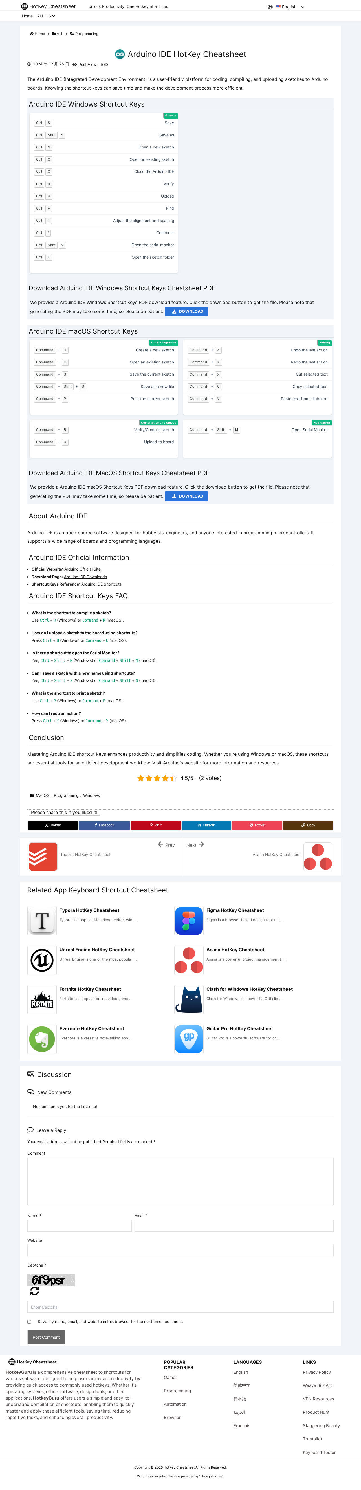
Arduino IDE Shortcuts (101, 584)
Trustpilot (312, 1439)
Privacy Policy (317, 1372)
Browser (172, 1417)
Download (191, 311)
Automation (175, 1404)
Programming (86, 33)
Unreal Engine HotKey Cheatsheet (97, 949)
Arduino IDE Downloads (85, 576)
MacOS (42, 795)
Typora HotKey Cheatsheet (89, 910)
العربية (239, 1412)
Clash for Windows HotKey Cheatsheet (249, 989)
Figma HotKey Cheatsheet (235, 910)
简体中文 (242, 1385)
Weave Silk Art (317, 1385)
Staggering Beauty (321, 1425)
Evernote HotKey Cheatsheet (92, 1028)
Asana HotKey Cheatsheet (235, 949)
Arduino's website (182, 763)
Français (242, 1425)
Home (40, 33)
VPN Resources (318, 1399)
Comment (36, 1153)
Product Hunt (316, 1412)
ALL (60, 33)
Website (34, 1240)
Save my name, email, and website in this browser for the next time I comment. (110, 1321)
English (241, 1372)
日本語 (240, 1399)
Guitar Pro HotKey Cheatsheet (239, 1028)
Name (34, 1215)
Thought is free (211, 1476)
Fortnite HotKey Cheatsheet (90, 989)
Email (141, 1215)
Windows (91, 795)
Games (171, 1377)
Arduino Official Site (82, 569)
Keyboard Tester (319, 1452)
